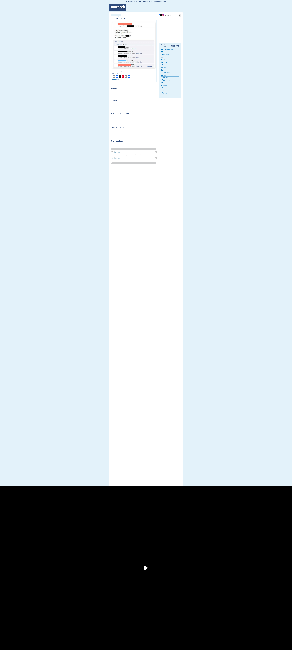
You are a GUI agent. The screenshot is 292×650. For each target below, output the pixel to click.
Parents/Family (166, 70)
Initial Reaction (119, 18)
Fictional (164, 51)
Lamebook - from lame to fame (117, 7)
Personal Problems (166, 72)
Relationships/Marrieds (167, 80)
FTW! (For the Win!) (167, 54)
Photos (164, 75)
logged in (117, 165)
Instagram (163, 15)
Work (164, 90)
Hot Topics (165, 62)
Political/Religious (166, 77)
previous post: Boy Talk (115, 84)
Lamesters (165, 64)
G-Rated (164, 57)
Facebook (159, 15)
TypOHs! (165, 85)
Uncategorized (165, 88)
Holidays (164, 59)
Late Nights (165, 67)
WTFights (165, 93)
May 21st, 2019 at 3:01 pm (116, 158)
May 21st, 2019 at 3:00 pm (116, 152)
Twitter (161, 15)
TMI (164, 82)
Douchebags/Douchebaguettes (168, 49)
